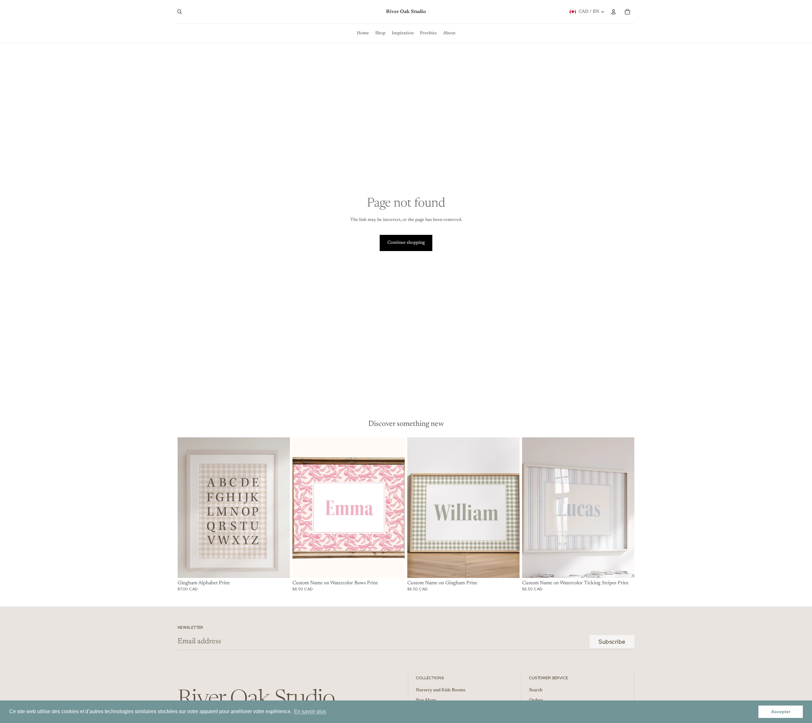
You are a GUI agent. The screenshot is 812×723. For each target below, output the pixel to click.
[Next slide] (280, 507)
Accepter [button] (780, 711)
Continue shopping (406, 243)
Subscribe (612, 641)
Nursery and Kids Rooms (440, 690)
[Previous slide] (187, 507)
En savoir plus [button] (310, 711)
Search (535, 690)
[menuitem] (363, 33)
